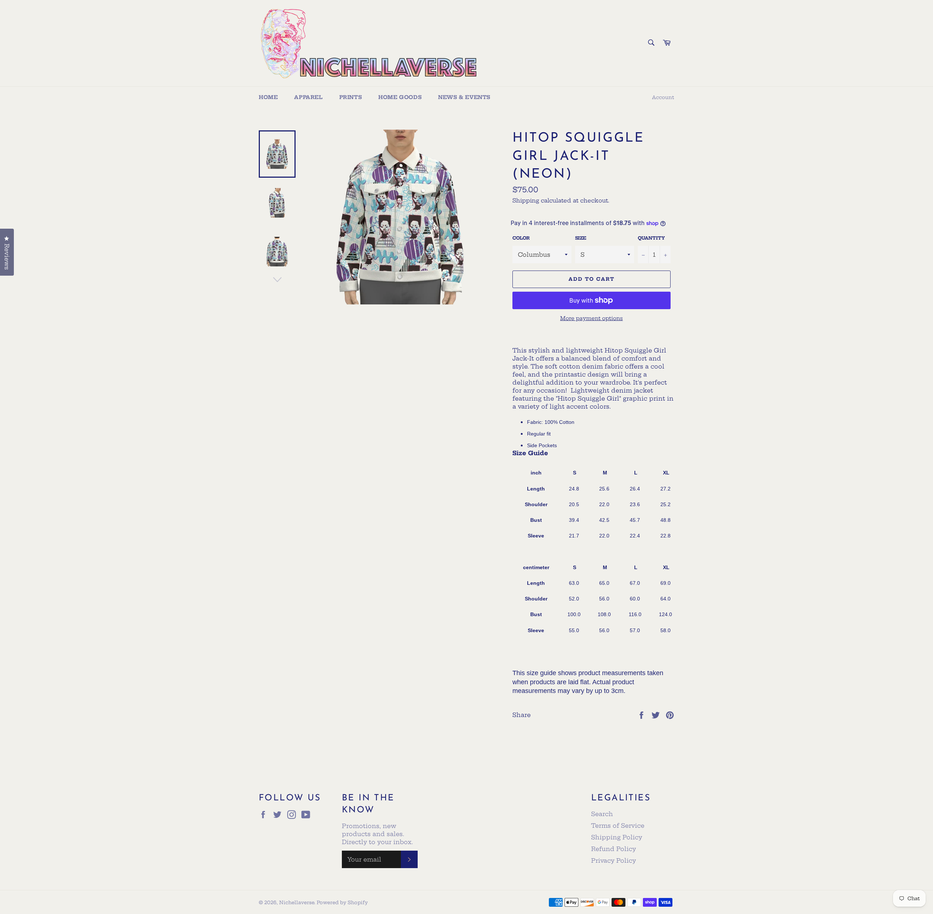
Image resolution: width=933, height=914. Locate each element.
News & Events (464, 97)
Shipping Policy (616, 837)
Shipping (525, 200)
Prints (350, 97)
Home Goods (400, 97)
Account (663, 97)
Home (268, 97)
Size (580, 238)
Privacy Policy (613, 860)
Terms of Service (617, 825)
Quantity (651, 238)
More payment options (591, 318)
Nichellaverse (296, 902)
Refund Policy (613, 848)
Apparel (308, 97)
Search (602, 814)
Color (521, 238)
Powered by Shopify (342, 902)
